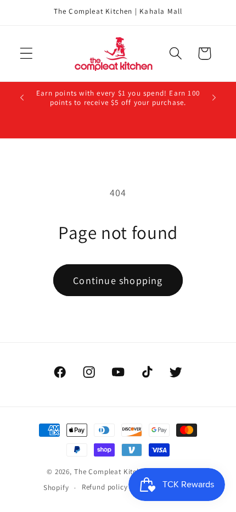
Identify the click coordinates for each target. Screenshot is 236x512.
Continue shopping (117, 280)
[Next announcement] (214, 98)
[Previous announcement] (22, 98)
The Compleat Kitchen (111, 471)
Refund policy (105, 487)
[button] (26, 53)
